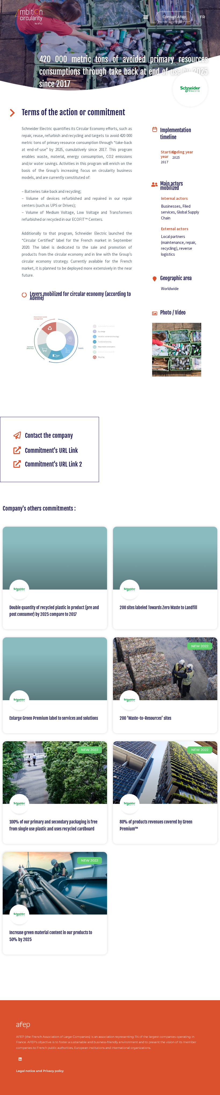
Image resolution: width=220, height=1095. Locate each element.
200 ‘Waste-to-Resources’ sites (145, 718)
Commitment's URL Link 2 (53, 464)
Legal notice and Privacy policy (40, 1071)
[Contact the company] (17, 435)
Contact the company (49, 435)
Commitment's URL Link (51, 450)
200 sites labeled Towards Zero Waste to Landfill (158, 607)
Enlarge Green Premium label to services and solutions (53, 718)
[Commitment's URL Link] (17, 450)
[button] (146, 17)
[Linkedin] (20, 1059)
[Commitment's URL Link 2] (17, 464)
